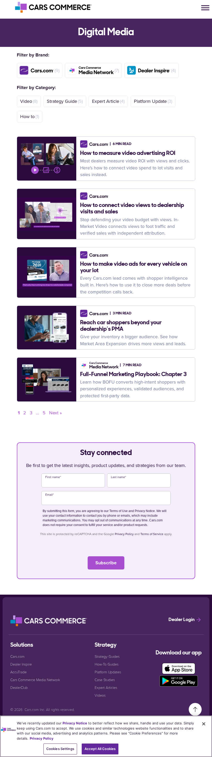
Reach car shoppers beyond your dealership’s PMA (121, 326)
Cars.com (17, 656)
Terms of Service (151, 534)
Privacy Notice (145, 511)
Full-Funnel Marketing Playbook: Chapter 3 (133, 375)
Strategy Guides (107, 656)
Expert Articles (106, 687)
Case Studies (105, 679)
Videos (100, 695)
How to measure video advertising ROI (127, 153)
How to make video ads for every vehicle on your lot (133, 267)
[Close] (203, 724)
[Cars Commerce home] (54, 7)
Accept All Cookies (100, 749)
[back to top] (195, 709)
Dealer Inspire (21, 664)
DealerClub (19, 687)
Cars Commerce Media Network (35, 679)
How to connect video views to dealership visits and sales (132, 209)
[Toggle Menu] (205, 7)
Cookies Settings (60, 749)
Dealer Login (182, 620)
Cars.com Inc (34, 709)
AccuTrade (18, 671)
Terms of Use (118, 511)
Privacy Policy (124, 534)
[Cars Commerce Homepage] (49, 620)
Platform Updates (108, 671)
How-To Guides (106, 664)
